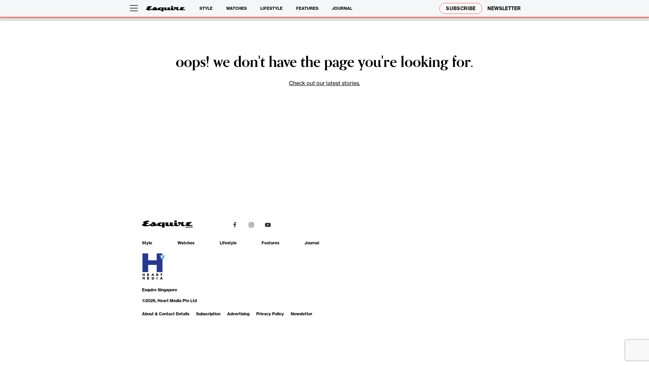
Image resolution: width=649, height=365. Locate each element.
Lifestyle (271, 8)
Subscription (208, 313)
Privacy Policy (270, 313)
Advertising (238, 313)
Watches (236, 8)
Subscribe (461, 8)
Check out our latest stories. (324, 83)
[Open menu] (135, 8)
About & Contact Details (165, 313)
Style (206, 8)
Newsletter (301, 313)
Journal (342, 8)
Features (307, 8)
